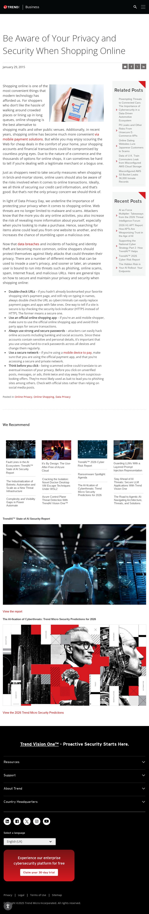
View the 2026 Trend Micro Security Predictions (33, 711)
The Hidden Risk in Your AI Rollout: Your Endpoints (129, 267)
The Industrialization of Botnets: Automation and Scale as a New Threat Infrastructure (20, 486)
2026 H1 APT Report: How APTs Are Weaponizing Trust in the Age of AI (129, 230)
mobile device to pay (77, 353)
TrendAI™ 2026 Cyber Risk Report (129, 257)
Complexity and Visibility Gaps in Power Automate (20, 502)
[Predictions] (74, 664)
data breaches (28, 244)
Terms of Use (38, 895)
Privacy (8, 895)
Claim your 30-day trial (37, 871)
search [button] (135, 7)
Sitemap (57, 895)
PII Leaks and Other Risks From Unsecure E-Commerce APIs (129, 130)
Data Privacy (63, 397)
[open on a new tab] (27, 821)
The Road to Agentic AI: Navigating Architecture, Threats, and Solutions (128, 500)
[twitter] (137, 66)
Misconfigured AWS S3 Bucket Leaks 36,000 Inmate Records (128, 176)
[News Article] (125, 66)
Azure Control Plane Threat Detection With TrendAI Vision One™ (55, 500)
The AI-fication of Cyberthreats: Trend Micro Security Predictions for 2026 (90, 490)
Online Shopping (44, 397)
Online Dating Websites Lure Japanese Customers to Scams (129, 146)
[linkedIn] (143, 66)
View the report (12, 610)
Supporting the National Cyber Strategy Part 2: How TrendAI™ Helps (129, 246)
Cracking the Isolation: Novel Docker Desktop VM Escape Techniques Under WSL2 (56, 484)
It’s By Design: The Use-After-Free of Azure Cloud (56, 467)
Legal (21, 895)
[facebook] (131, 66)
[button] (30, 841)
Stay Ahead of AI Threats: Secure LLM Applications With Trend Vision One (128, 483)
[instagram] (36, 821)
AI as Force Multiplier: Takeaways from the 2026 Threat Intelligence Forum (129, 215)
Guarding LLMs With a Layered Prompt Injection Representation (128, 467)
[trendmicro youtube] (46, 821)
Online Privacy (23, 397)
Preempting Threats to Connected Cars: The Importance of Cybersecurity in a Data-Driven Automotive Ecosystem (129, 109)
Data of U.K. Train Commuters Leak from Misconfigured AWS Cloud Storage (129, 161)
